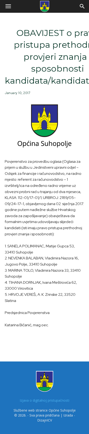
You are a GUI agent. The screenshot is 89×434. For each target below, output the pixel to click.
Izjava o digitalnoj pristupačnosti (44, 400)
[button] (8, 6)
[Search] (82, 6)
